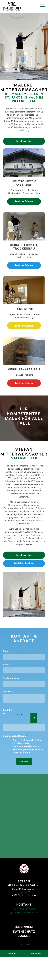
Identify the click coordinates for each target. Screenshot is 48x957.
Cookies (24, 935)
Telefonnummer (11, 678)
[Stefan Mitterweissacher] (24, 869)
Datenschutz (24, 931)
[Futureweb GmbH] (23, 944)
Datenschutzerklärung (15, 736)
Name (6, 651)
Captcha (7, 710)
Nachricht (8, 691)
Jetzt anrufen (24, 141)
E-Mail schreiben (24, 563)
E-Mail (7, 664)
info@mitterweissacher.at (26, 912)
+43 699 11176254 (26, 909)
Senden (24, 761)
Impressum (24, 927)
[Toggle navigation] (42, 6)
